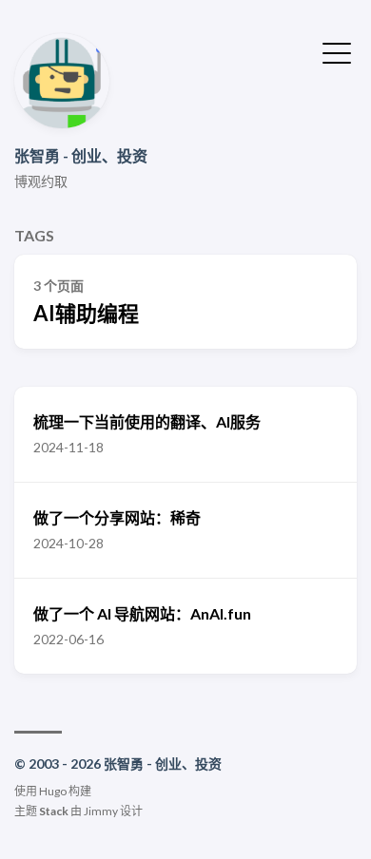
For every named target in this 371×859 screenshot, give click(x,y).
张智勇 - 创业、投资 (80, 155)
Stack (53, 811)
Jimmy (101, 811)
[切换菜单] (337, 51)
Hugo (53, 791)
